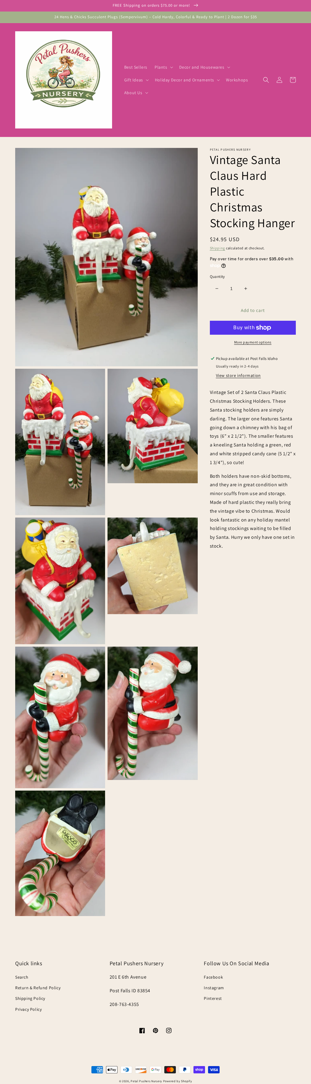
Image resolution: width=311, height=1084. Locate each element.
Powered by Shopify (177, 1081)
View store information (238, 375)
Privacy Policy (28, 1009)
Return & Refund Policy (37, 987)
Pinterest (213, 998)
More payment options (253, 342)
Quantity (217, 276)
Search (22, 977)
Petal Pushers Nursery (146, 1081)
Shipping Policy (30, 998)
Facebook (213, 977)
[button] (163, 67)
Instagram (214, 987)
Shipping (217, 248)
